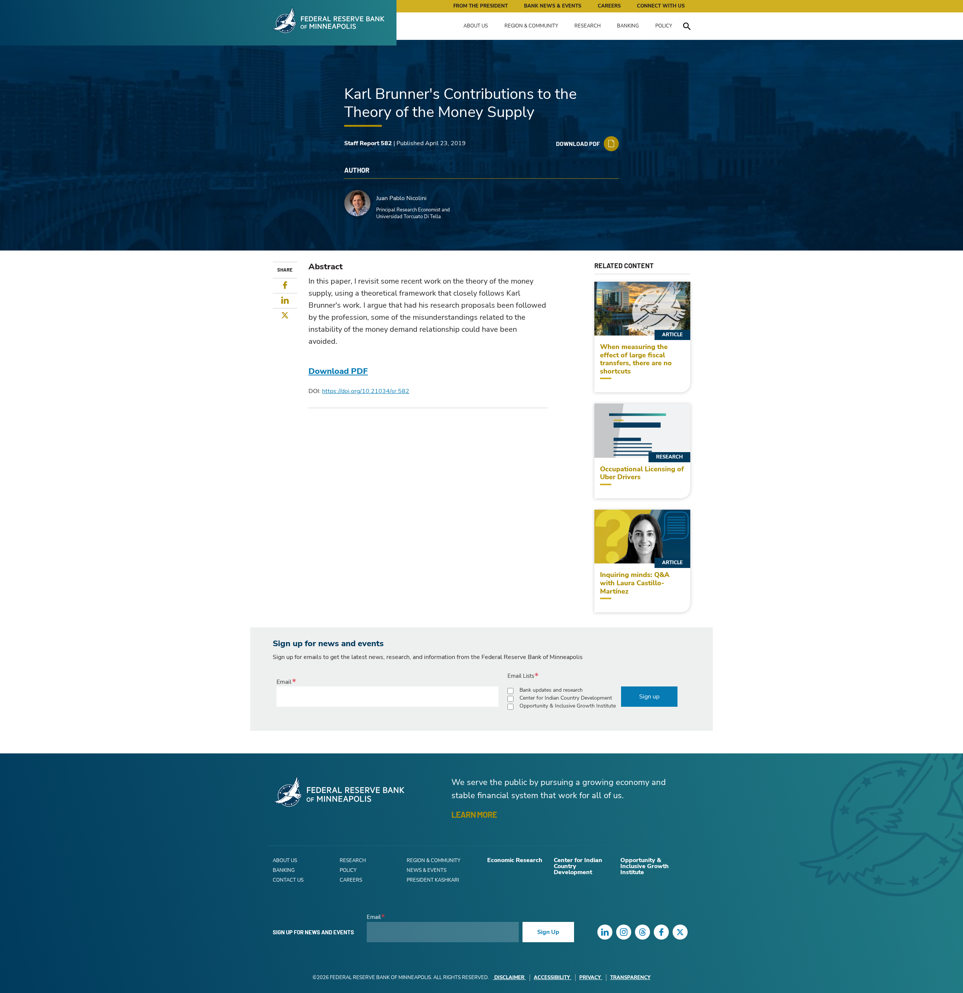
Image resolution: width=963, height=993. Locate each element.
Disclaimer (509, 977)
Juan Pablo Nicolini (401, 198)
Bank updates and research (551, 690)
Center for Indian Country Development (565, 697)
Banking (628, 26)
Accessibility (552, 977)
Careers (609, 6)
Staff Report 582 (368, 143)
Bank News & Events (552, 6)
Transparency (630, 977)
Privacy (590, 977)
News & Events (427, 870)
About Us (475, 26)
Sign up (649, 696)
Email (284, 682)
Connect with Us (661, 6)
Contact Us (288, 880)
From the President (480, 6)
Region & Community (531, 26)
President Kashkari (433, 880)
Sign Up (548, 932)
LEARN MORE (474, 814)
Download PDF (338, 371)
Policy (663, 26)
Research (587, 26)
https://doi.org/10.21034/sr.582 (365, 391)
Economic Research (514, 860)
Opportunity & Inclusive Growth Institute (567, 705)
